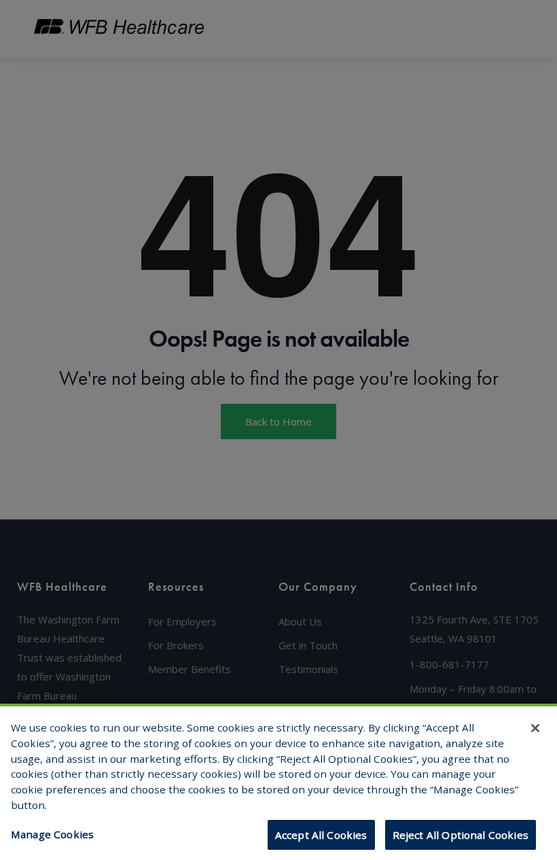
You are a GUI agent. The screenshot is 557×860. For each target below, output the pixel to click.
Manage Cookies (52, 834)
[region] (278, 782)
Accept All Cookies (321, 835)
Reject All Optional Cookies (460, 835)
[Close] (535, 728)
